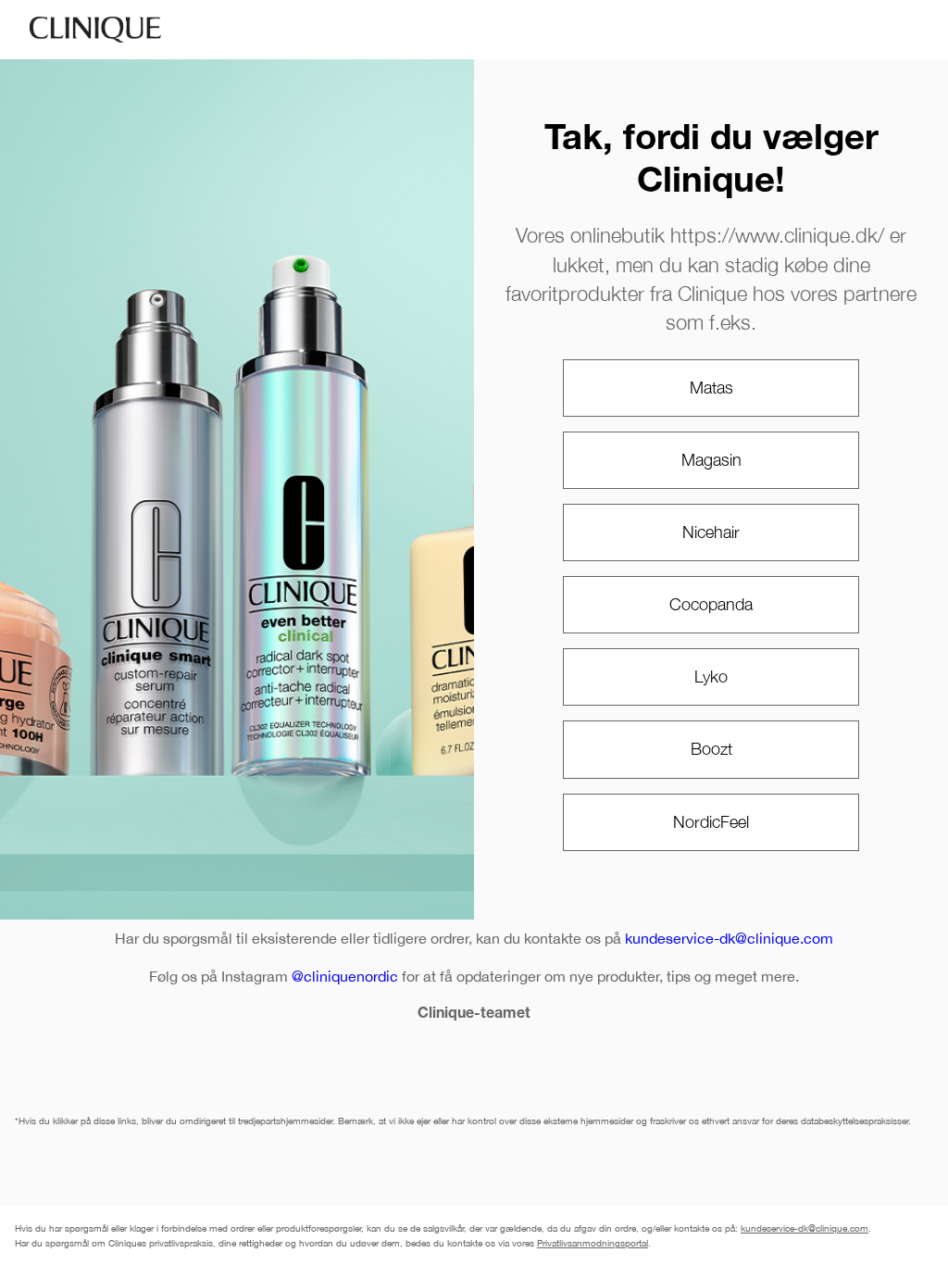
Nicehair (711, 532)
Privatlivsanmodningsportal (592, 1242)
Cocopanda (711, 604)
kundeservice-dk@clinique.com (729, 938)
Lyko (711, 676)
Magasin (711, 460)
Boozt (711, 748)
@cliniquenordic (345, 976)
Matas (711, 387)
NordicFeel (711, 822)
